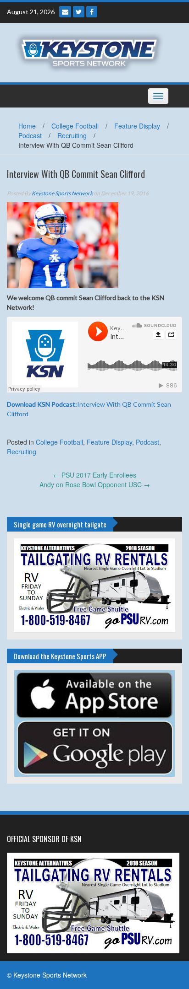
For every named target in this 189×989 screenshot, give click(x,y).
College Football (75, 125)
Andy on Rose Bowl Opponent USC (94, 484)
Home (27, 125)
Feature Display (137, 125)
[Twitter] (78, 11)
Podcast (30, 135)
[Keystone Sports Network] (91, 51)
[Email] (65, 11)
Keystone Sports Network (62, 193)
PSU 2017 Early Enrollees (94, 474)
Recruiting (72, 135)
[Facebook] (91, 11)
